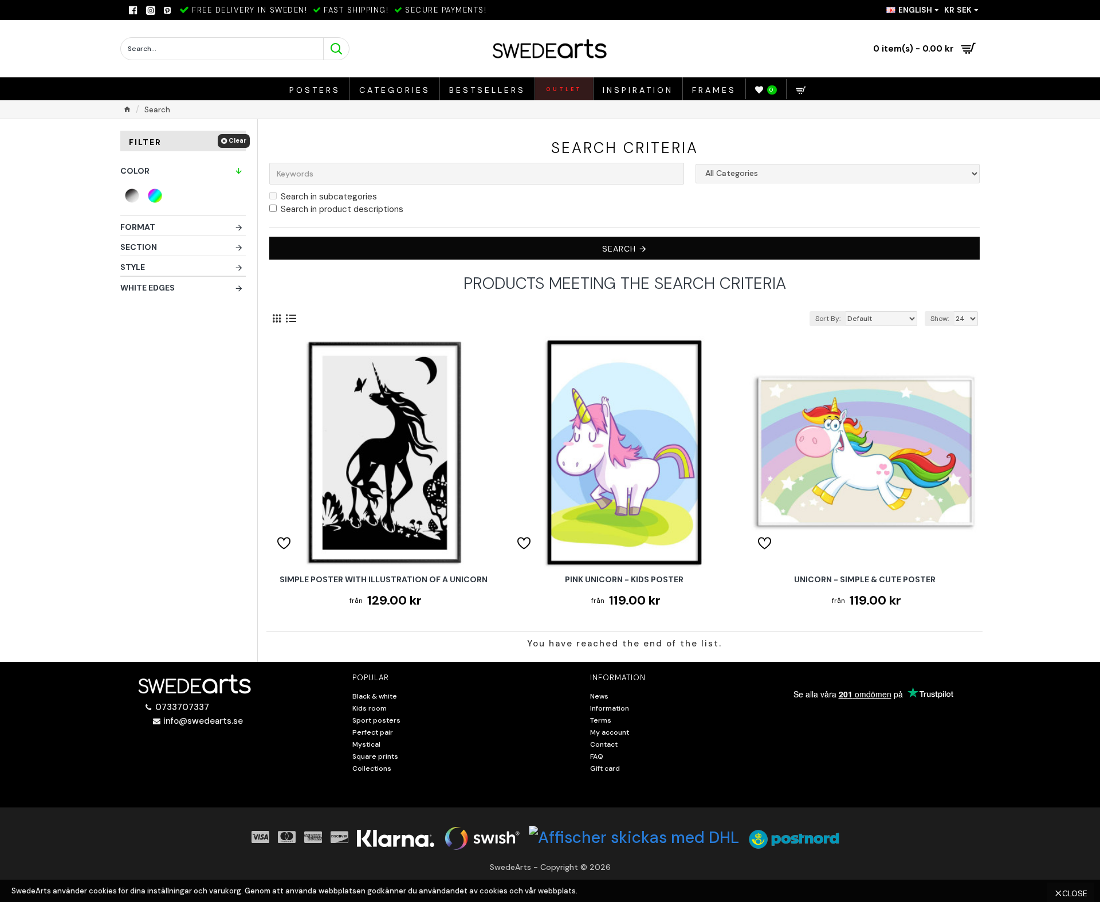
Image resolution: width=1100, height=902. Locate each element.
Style (132, 267)
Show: (939, 318)
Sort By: (827, 318)
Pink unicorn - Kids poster (624, 579)
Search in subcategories (329, 196)
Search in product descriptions (342, 209)
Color (135, 171)
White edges (147, 288)
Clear (237, 140)
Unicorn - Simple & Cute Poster (865, 579)
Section (138, 247)
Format (137, 227)
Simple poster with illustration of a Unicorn (384, 579)
